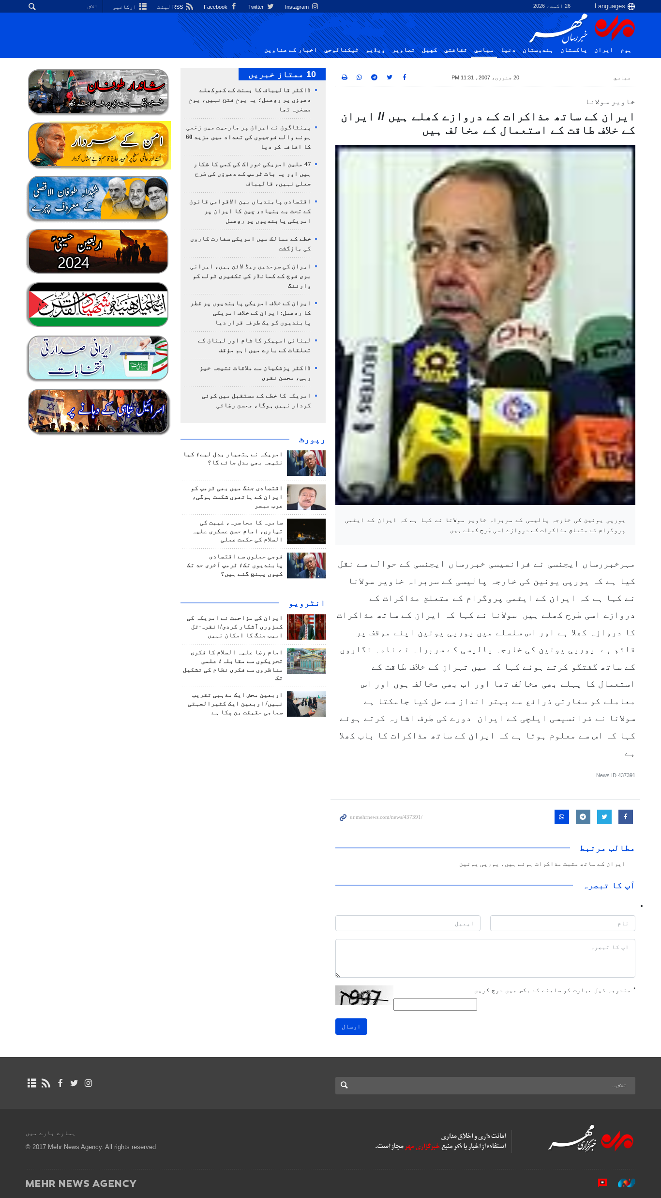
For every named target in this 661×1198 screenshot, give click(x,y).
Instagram (297, 7)
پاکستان (573, 49)
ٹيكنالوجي (341, 49)
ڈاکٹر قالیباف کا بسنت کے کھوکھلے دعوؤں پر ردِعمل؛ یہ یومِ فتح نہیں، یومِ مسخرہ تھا (250, 100)
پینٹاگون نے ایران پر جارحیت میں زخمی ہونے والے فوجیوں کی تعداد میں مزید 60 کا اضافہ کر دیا (248, 137)
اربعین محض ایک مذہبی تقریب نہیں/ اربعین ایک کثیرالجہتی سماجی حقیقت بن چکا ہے (235, 703)
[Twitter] (74, 1083)
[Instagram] (88, 1083)
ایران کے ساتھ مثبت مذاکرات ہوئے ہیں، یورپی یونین (542, 863)
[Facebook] (60, 1083)
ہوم (626, 49)
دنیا (508, 49)
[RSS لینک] (46, 1083)
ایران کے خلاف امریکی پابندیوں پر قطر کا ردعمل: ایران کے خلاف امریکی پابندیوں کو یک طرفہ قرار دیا (250, 313)
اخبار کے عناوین (290, 49)
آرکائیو (125, 7)
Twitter (256, 7)
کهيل (429, 49)
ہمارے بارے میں (51, 1133)
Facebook (216, 7)
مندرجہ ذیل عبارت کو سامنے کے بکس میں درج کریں (554, 990)
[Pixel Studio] (597, 1183)
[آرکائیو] (32, 1083)
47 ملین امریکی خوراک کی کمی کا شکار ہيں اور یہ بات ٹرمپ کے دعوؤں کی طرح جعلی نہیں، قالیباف (252, 174)
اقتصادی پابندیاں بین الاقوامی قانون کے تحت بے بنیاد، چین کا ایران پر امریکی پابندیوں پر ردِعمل (250, 211)
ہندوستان (538, 49)
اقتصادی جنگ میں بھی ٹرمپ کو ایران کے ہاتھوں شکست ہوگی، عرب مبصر (237, 497)
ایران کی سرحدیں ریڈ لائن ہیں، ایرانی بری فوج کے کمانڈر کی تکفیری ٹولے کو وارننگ (250, 276)
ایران (604, 49)
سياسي (484, 49)
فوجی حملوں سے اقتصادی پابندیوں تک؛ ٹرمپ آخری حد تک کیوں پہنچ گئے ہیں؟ (235, 565)
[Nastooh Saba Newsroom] (621, 1183)
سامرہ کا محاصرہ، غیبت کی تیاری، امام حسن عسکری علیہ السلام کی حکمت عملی (237, 531)
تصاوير (403, 49)
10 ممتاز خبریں (282, 74)
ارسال (351, 1026)
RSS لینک (170, 7)
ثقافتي (455, 49)
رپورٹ (312, 439)
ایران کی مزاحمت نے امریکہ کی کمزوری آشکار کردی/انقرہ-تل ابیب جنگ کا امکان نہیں (235, 626)
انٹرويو (307, 603)
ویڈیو (375, 49)
